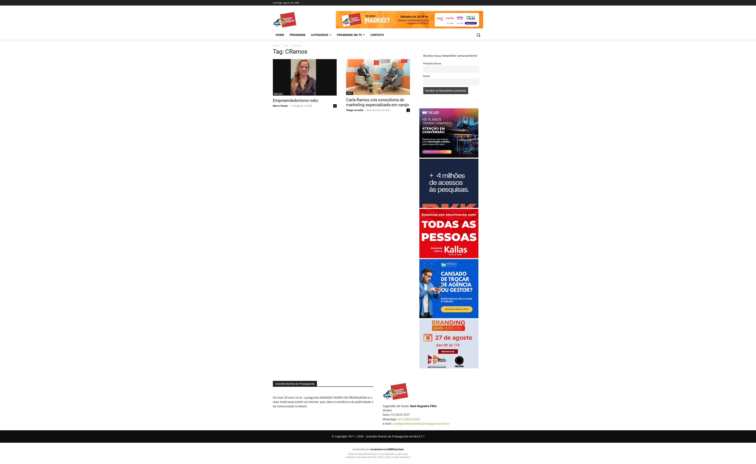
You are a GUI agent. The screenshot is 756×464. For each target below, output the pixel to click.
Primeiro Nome (432, 63)
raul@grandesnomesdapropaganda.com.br (421, 423)
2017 (349, 93)
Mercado (278, 93)
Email (426, 76)
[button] (478, 35)
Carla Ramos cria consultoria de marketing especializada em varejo (377, 102)
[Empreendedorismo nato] (305, 77)
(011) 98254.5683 (409, 419)
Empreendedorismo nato (295, 100)
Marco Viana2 (280, 105)
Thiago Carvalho (354, 110)
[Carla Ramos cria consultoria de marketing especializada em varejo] (378, 77)
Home (276, 45)
